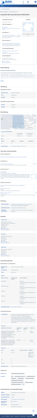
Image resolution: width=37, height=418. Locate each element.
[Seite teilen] (33, 411)
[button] (2, 115)
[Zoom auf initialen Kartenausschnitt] (2, 119)
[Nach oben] (33, 415)
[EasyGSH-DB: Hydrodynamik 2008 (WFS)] (28, 26)
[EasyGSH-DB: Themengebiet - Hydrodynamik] (33, 176)
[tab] (18, 6)
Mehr (2, 80)
